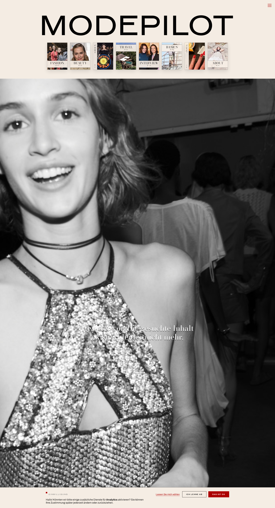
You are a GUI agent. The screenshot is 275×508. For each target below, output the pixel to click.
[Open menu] (269, 5)
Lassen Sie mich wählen (168, 494)
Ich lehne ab (194, 494)
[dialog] (137, 497)
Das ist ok (218, 494)
